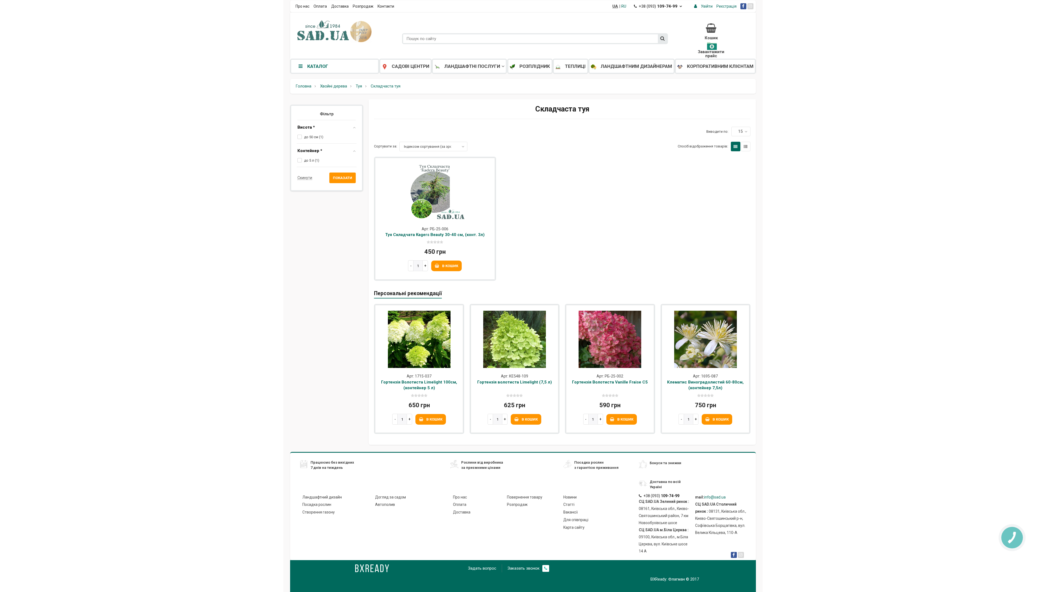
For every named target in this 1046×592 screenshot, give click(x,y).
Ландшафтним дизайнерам (636, 66)
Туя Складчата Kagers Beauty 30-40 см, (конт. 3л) (435, 234)
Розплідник (534, 66)
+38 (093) (658, 6)
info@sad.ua (715, 497)
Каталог (317, 66)
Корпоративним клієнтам (720, 66)
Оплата (320, 6)
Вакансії (570, 512)
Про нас (302, 6)
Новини (570, 497)
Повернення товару (524, 497)
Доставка (340, 6)
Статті (568, 504)
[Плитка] (735, 146)
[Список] (745, 146)
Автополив (385, 504)
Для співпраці (575, 520)
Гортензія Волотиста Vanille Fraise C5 (610, 382)
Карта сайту (574, 527)
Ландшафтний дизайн (322, 497)
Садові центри (410, 66)
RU (623, 6)
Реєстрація (726, 6)
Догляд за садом (390, 497)
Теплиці (575, 66)
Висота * (306, 127)
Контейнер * (309, 150)
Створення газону (318, 512)
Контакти (386, 6)
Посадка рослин (316, 504)
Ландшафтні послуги (472, 66)
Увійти (707, 6)
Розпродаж (363, 6)
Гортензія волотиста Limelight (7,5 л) (514, 382)
